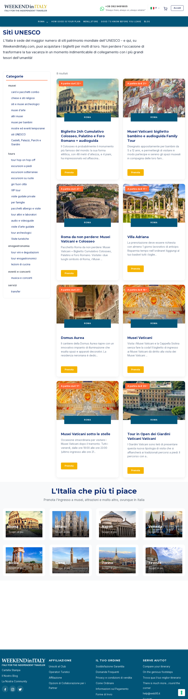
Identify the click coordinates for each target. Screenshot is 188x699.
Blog (147, 21)
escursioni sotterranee (24, 172)
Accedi (177, 8)
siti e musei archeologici (25, 104)
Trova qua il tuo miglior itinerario (162, 677)
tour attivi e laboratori (24, 214)
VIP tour (16, 190)
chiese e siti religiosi (23, 98)
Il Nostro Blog (10, 675)
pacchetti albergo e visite (26, 208)
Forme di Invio (104, 694)
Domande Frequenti (107, 672)
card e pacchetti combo (25, 92)
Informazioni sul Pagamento (112, 688)
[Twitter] (20, 689)
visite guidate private (23, 196)
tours (11, 153)
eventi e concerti (19, 271)
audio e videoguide (22, 220)
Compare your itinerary (156, 666)
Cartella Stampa (11, 670)
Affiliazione (55, 677)
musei (12, 85)
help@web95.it (151, 693)
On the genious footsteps (158, 672)
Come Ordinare (105, 683)
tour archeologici (21, 232)
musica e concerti (21, 277)
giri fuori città (19, 184)
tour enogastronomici (24, 258)
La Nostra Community (14, 681)
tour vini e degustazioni (25, 252)
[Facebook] (5, 689)
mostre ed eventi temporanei (28, 128)
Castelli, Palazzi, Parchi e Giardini (26, 142)
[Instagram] (12, 689)
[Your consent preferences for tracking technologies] (181, 692)
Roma (41, 21)
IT (156, 8)
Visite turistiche (20, 238)
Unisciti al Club (57, 666)
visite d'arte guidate (22, 226)
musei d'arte (18, 110)
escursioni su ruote (22, 178)
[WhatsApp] (102, 8)
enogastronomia (19, 245)
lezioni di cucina (20, 264)
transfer (15, 291)
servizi (12, 285)
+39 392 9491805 (116, 6)
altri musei (17, 116)
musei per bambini (21, 122)
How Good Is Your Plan (65, 21)
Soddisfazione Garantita (110, 666)
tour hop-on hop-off (23, 160)
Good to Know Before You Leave (121, 21)
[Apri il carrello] (165, 8)
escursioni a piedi (21, 166)
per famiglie (18, 202)
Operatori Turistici (59, 672)
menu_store (90, 21)
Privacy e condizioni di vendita (114, 677)
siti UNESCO (18, 134)
